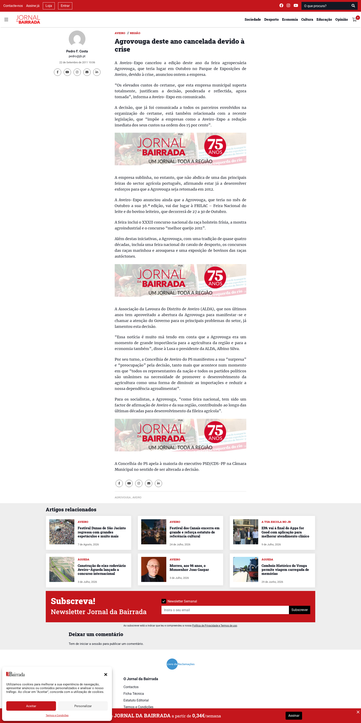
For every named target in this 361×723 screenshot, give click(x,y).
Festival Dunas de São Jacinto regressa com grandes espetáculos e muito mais (102, 532)
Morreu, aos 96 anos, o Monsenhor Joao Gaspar (189, 567)
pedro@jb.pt (77, 56)
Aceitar (31, 706)
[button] (106, 674)
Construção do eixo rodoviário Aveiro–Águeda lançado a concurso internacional (102, 569)
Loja (49, 6)
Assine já (32, 6)
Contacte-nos (13, 6)
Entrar (65, 6)
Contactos (131, 687)
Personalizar (83, 706)
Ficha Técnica (133, 694)
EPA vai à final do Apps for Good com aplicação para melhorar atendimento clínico (285, 532)
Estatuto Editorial (136, 700)
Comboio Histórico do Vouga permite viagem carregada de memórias (285, 569)
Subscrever (299, 610)
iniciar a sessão (91, 644)
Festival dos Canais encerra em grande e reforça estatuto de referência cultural (195, 532)
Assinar (293, 716)
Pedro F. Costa (77, 51)
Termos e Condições (57, 715)
